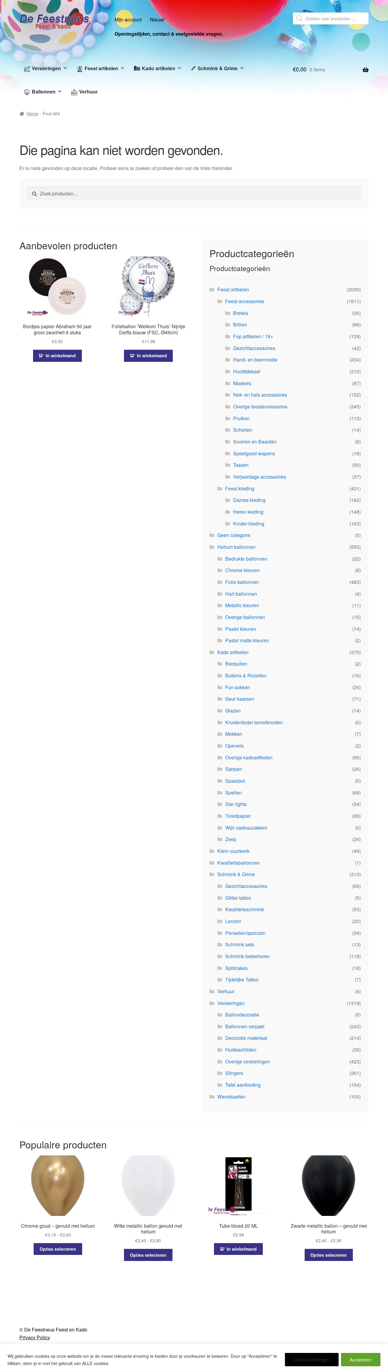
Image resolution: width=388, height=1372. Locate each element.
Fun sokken (237, 687)
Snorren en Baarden (255, 441)
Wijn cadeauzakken (246, 827)
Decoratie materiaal (246, 1037)
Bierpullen (236, 663)
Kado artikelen (158, 68)
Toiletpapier (238, 815)
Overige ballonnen (245, 617)
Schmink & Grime (218, 68)
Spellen (233, 792)
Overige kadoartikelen (249, 757)
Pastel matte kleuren (247, 640)
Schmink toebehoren (247, 956)
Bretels (240, 312)
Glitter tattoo (238, 897)
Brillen (240, 324)
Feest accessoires (244, 301)
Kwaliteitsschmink (244, 909)
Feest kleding (239, 488)
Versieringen (46, 68)
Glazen (233, 710)
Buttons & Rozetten (246, 675)
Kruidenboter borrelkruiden (254, 722)
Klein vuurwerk (233, 850)
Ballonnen (43, 91)
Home (32, 113)
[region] (194, 1357)
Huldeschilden (240, 1049)
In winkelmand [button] (61, 355)
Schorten (243, 429)
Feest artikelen (101, 68)
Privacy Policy (34, 1337)
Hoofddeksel (246, 371)
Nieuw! (157, 19)
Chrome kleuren (242, 570)
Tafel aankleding (243, 1084)
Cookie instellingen (312, 1360)
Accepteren (361, 1360)
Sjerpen (233, 768)
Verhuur (88, 91)
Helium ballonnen (236, 546)
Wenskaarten (231, 1096)
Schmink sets (239, 944)
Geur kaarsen (239, 698)
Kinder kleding (248, 523)
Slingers (234, 1072)
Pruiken (241, 418)
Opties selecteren (58, 1249)
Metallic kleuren (242, 605)
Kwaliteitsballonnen (238, 862)
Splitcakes (236, 967)
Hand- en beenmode (255, 359)
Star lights (236, 804)
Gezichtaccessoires (254, 348)
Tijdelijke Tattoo (242, 979)
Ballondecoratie (242, 1014)
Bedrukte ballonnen (246, 558)
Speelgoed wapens (254, 453)
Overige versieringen (247, 1061)
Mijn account (128, 19)
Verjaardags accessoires (259, 476)
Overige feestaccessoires (260, 406)
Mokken (233, 733)
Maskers (242, 383)
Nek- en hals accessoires (260, 394)
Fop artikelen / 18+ (253, 336)
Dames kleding (249, 499)
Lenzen (233, 921)
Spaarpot (235, 780)
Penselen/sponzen (245, 932)
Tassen (241, 464)
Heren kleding (248, 511)
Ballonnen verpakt (244, 1026)
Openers (234, 745)
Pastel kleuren (240, 628)
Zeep (230, 839)
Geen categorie (233, 535)
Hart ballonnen (241, 593)
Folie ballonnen (242, 581)
